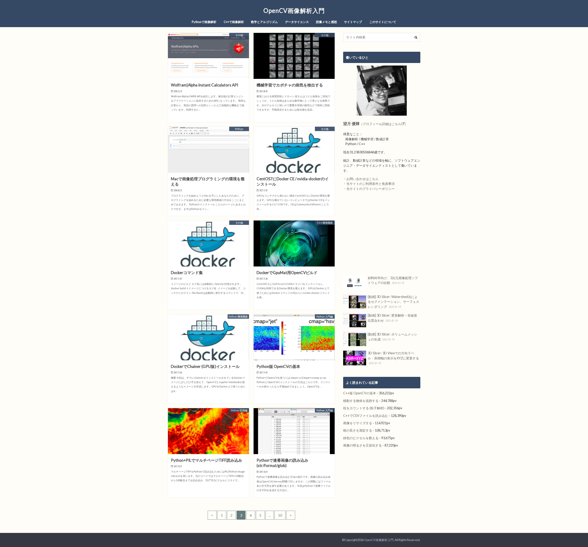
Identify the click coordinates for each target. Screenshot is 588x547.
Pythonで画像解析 (204, 22)
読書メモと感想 (326, 22)
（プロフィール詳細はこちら (375, 124)
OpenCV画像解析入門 (294, 10)
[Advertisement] (381, 233)
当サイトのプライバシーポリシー (370, 189)
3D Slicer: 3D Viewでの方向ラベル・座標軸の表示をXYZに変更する (393, 358)
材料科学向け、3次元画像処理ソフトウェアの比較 (393, 280)
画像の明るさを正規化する (362, 445)
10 (280, 515)
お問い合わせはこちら (362, 179)
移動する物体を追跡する (361, 401)
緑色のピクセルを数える (361, 438)
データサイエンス (297, 22)
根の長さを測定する (357, 430)
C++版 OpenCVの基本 (359, 393)
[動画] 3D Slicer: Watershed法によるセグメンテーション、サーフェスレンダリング (393, 302)
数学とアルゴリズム (264, 22)
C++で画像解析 (234, 22)
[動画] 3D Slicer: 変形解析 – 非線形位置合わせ (392, 317)
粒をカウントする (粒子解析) (363, 408)
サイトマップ (353, 22)
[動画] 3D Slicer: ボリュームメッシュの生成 (392, 336)
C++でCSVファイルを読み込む (365, 416)
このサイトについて (382, 22)
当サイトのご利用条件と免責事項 (370, 184)
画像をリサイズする (357, 423)
